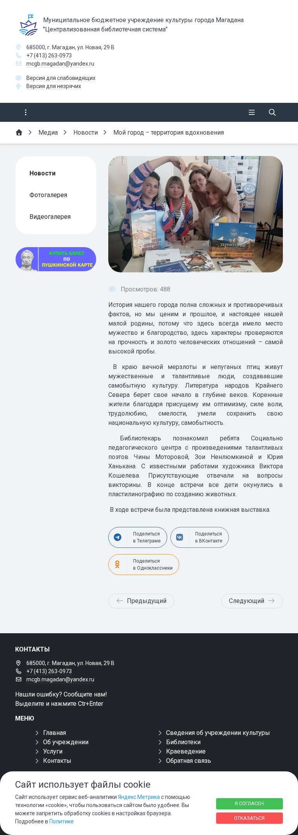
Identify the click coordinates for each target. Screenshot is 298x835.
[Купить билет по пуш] (56, 259)
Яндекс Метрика (139, 797)
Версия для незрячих (53, 86)
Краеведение (186, 751)
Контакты (57, 760)
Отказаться (249, 818)
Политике (61, 821)
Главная (54, 732)
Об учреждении (65, 742)
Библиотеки (183, 742)
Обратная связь (188, 760)
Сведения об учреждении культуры (218, 732)
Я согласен (249, 803)
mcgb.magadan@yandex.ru (60, 64)
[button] (264, 214)
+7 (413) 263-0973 (49, 55)
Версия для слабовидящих (60, 78)
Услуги (52, 751)
